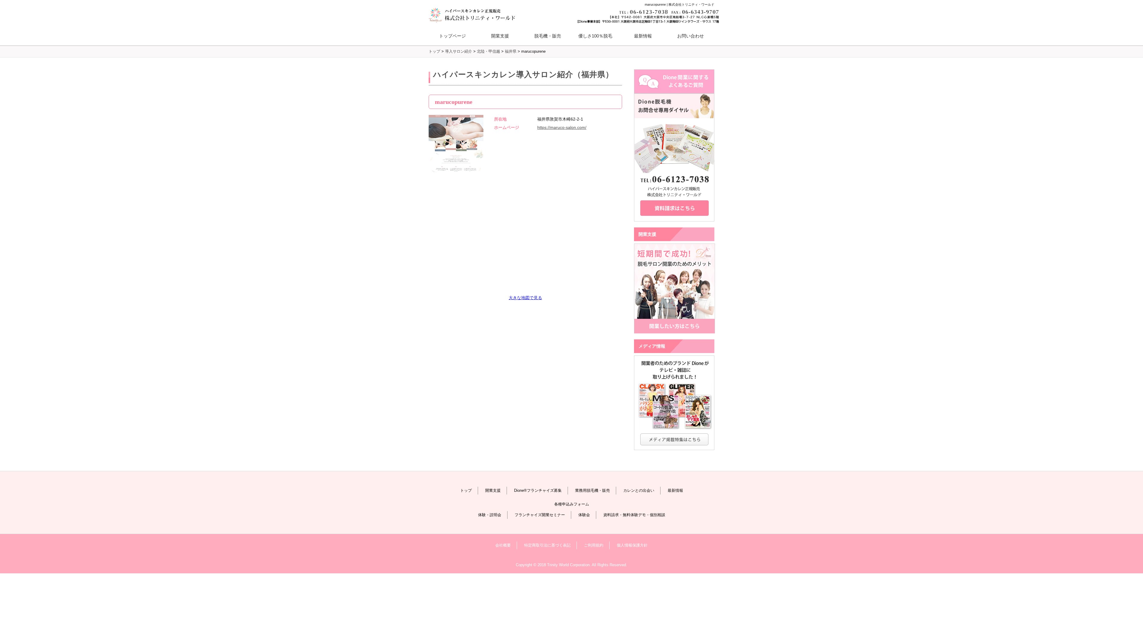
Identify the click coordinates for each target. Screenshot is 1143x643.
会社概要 (503, 545)
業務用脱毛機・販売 (592, 490)
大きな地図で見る (525, 297)
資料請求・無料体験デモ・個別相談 (634, 515)
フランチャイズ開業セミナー (540, 515)
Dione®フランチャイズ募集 (538, 490)
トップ (466, 490)
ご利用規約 (593, 545)
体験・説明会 (489, 515)
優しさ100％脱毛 (595, 35)
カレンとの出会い (638, 490)
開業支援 (493, 490)
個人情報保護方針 (632, 545)
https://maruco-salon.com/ (561, 127)
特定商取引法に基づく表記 (547, 545)
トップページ (452, 35)
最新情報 (643, 35)
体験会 (584, 515)
